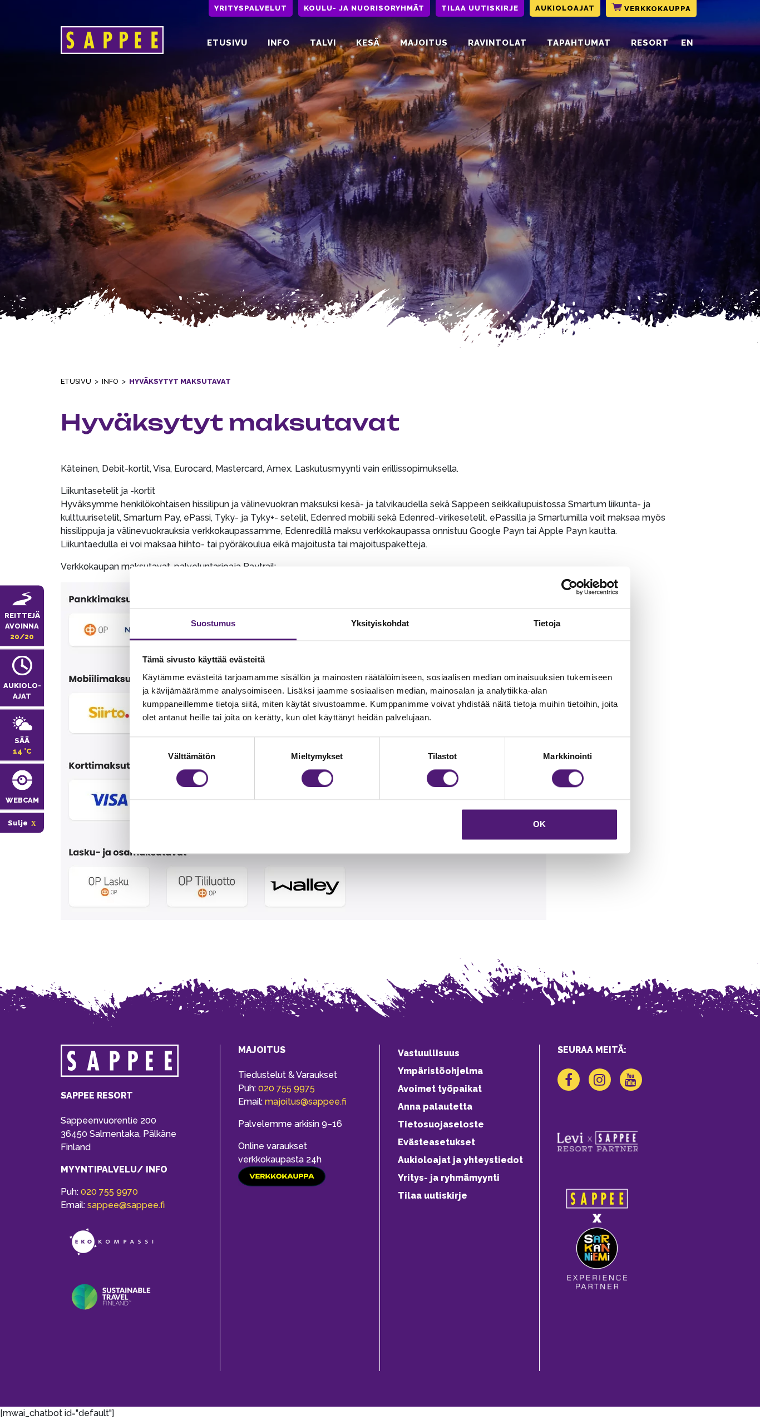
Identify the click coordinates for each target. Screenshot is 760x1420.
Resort (650, 43)
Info (279, 43)
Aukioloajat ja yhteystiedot (460, 1160)
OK (539, 824)
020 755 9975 (286, 1088)
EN (687, 43)
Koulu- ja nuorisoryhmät (364, 8)
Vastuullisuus (429, 1053)
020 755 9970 (109, 1191)
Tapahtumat (579, 43)
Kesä (368, 43)
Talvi (323, 43)
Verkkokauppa (656, 8)
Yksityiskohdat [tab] (380, 623)
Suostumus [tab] (213, 623)
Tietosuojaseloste (441, 1124)
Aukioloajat (565, 8)
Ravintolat (497, 43)
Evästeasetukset (436, 1142)
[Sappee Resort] (112, 43)
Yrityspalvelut (250, 8)
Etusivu (227, 43)
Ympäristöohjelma (440, 1071)
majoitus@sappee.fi (305, 1101)
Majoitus (424, 43)
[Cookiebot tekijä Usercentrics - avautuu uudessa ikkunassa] (569, 586)
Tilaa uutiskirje (480, 8)
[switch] (317, 778)
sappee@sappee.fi (126, 1205)
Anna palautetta (435, 1106)
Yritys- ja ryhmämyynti (449, 1177)
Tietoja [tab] (547, 623)
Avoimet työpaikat (440, 1088)
